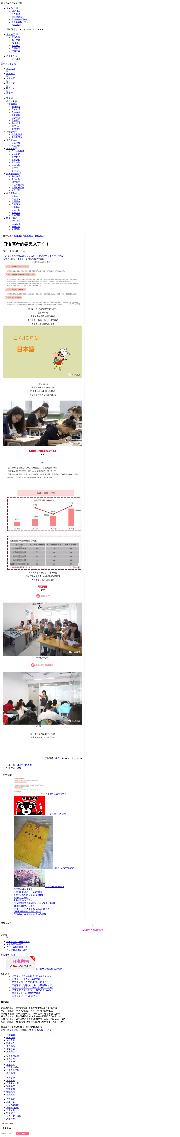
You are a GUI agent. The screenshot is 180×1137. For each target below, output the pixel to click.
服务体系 (16, 115)
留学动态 (16, 154)
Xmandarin (16, 25)
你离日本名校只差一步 (16, 947)
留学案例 (16, 157)
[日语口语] (16, 996)
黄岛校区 (16, 45)
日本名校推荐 (18, 151)
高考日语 (10, 101)
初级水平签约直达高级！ (18, 941)
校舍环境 (16, 118)
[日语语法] (16, 979)
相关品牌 (10, 8)
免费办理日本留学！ (15, 944)
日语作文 (16, 210)
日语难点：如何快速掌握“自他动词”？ (31, 914)
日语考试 (16, 212)
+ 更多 (12, 955)
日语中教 (16, 143)
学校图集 (16, 120)
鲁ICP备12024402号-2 (41, 1030)
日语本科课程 (18, 185)
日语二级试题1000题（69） (34, 979)
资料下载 (16, 215)
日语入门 (16, 196)
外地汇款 (16, 226)
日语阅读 (16, 207)
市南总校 (16, 37)
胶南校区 (16, 51)
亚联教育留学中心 (20, 19)
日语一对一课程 (13, 1116)
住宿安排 (16, 224)
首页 (8, 98)
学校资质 (16, 109)
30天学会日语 (37, 256)
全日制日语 (17, 134)
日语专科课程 (18, 187)
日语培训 (18, 236)
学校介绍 (16, 107)
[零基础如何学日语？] (29, 886)
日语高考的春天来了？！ (25, 889)
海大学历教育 (12, 174)
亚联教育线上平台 (20, 22)
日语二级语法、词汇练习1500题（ (37, 990)
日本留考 (40, 969)
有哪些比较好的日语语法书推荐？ (29, 895)
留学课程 (16, 160)
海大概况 (16, 176)
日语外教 (16, 146)
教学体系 (16, 112)
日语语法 (16, 201)
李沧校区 (16, 40)
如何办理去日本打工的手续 (34, 982)
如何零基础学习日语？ (24, 906)
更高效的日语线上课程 (16, 950)
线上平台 (10, 56)
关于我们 (10, 104)
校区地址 (16, 221)
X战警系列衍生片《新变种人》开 (36, 985)
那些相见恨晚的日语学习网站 (27, 911)
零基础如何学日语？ (54, 886)
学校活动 (16, 126)
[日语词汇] (16, 990)
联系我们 (10, 218)
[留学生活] (16, 982)
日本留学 (10, 148)
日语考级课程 (12, 1108)
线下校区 (10, 34)
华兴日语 (16, 11)
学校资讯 (16, 123)
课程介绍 (49, 969)
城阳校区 (16, 43)
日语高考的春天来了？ (55, 794)
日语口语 (16, 204)
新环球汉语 (17, 17)
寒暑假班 (10, 1113)
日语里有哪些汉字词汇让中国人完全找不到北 (35, 903)
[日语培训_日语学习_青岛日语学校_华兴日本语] (9, 64)
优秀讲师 (10, 140)
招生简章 (16, 182)
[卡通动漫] (16, 985)
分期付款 (16, 229)
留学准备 (16, 165)
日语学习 (10, 132)
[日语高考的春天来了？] (29, 794)
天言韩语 (16, 14)
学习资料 (10, 193)
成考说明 (16, 190)
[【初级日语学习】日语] (29, 814)
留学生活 (16, 168)
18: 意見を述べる (29, 996)
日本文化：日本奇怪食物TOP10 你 (37, 987)
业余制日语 (17, 137)
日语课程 (10, 1099)
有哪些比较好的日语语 (63, 868)
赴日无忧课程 (12, 1105)
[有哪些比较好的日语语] (33, 868)
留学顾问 (16, 171)
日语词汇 (16, 199)
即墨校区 (16, 48)
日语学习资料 (58, 256)
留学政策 (16, 162)
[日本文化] (16, 987)
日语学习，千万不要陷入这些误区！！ (32, 909)
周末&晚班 (11, 1119)
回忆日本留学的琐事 (30, 993)
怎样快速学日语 (10, 256)
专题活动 (16, 129)
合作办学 (16, 179)
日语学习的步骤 (24, 765)
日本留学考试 (24, 256)
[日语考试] (16, 976)
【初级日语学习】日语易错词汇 (28, 892)
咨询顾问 (58, 969)
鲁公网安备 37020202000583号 (17, 1030)
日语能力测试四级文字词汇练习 (36, 976)
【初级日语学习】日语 (55, 814)
